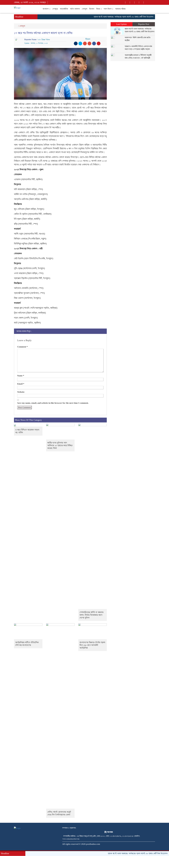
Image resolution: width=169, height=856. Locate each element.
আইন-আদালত (75, 9)
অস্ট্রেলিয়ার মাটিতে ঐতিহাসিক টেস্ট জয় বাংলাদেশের (27, 643)
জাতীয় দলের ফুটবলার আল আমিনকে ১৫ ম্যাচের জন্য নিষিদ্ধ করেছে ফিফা (59, 445)
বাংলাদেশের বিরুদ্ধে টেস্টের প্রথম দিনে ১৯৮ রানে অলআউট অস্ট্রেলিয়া (92, 645)
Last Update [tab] (121, 24)
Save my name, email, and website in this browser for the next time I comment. (53, 403)
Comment (22, 347)
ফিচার (98, 9)
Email (20, 384)
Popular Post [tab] (143, 24)
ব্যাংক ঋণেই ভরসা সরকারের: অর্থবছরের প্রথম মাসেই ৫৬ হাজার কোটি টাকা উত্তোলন (112, 16)
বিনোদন (91, 9)
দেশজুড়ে (55, 9)
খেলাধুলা (84, 9)
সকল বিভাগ (108, 9)
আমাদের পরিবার (120, 9)
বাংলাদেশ (46, 9)
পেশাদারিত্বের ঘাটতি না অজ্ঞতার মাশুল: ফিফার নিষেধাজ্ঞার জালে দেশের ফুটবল (91, 615)
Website (20, 392)
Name (20, 375)
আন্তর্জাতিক (64, 9)
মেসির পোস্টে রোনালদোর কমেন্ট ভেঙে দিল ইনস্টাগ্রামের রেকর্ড (59, 813)
